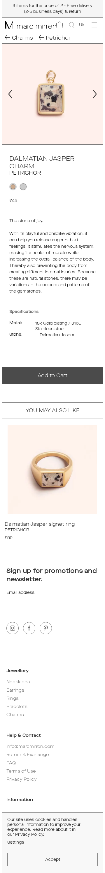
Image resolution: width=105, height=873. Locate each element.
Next (97, 94)
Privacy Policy (21, 779)
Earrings (15, 690)
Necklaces (18, 682)
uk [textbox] (82, 25)
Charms (15, 715)
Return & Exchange (27, 754)
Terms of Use (21, 771)
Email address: (21, 592)
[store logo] (29, 25)
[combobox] (82, 25)
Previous (7, 94)
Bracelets (16, 706)
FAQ (11, 763)
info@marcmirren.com (30, 746)
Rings (12, 698)
